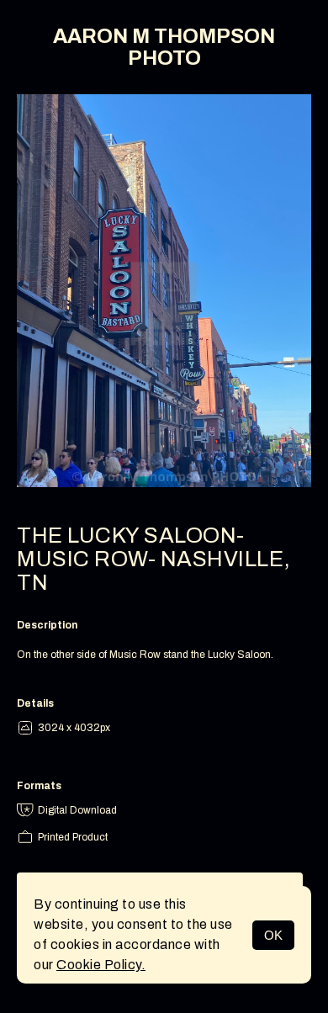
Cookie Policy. (100, 964)
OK (273, 935)
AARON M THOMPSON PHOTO (164, 47)
